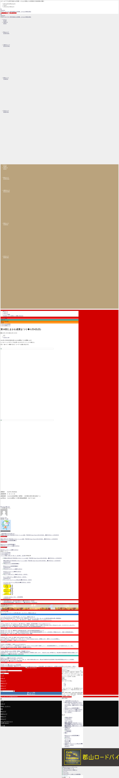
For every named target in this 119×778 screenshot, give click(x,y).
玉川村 (2, 322)
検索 (63, 678)
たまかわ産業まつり (5, 325)
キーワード (64, 667)
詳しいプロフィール (67, 696)
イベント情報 (5, 13)
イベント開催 (4, 318)
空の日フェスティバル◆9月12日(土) (73, 709)
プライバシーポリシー (8, 6)
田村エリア (3, 686)
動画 (2, 709)
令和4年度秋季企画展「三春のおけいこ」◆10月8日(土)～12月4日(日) (20, 602)
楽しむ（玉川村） (5, 321)
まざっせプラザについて (9, 3)
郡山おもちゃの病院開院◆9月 (72, 708)
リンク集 (3, 725)
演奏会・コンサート (5, 706)
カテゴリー (64, 669)
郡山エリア (3, 680)
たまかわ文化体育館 (5, 324)
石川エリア (3, 688)
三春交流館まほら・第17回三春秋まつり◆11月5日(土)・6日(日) (18, 601)
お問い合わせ (13, 13)
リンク (5, 5)
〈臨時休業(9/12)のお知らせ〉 (72, 700)
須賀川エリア (4, 683)
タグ (63, 672)
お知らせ (3, 319)
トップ (2, 675)
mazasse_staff (6, 337)
